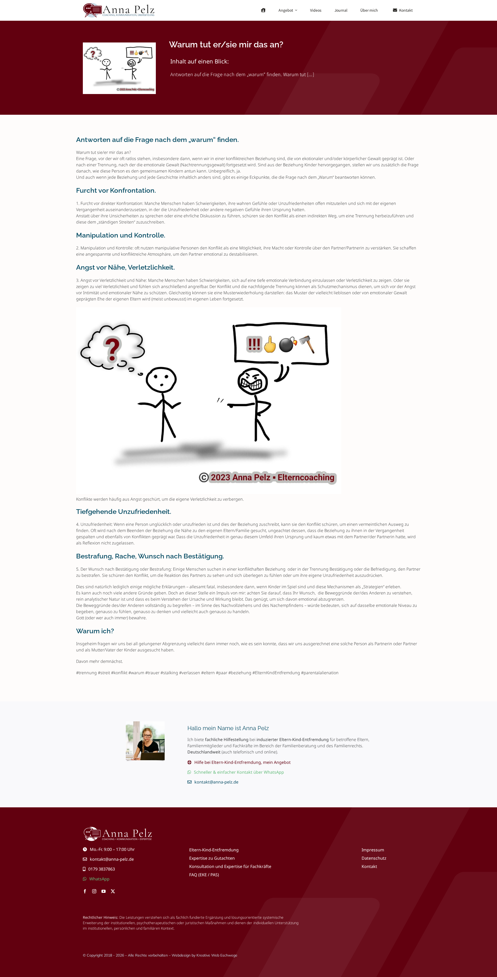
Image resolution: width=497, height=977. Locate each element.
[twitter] (113, 891)
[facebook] (85, 891)
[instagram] (94, 891)
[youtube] (103, 891)
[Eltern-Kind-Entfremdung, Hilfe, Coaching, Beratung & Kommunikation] (119, 4)
